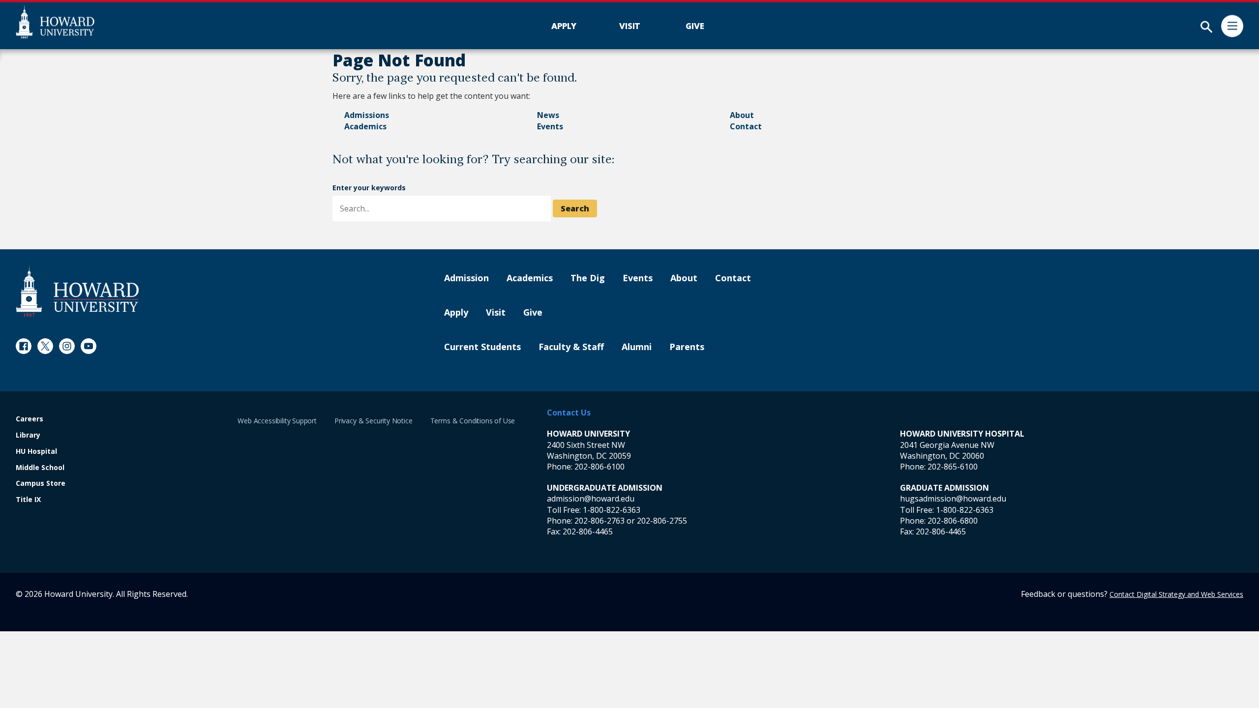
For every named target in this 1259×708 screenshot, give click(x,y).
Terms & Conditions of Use (472, 420)
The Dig (587, 278)
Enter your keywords (369, 187)
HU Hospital (36, 451)
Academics (365, 126)
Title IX (28, 500)
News (548, 115)
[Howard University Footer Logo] (77, 291)
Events (550, 126)
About (742, 115)
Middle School (40, 468)
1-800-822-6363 (611, 509)
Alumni (637, 347)
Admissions (366, 115)
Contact (746, 126)
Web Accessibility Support (277, 420)
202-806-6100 (599, 466)
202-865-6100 (953, 466)
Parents (686, 347)
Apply (456, 312)
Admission (466, 278)
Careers (29, 419)
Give (532, 312)
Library (28, 435)
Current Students (482, 347)
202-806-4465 (588, 531)
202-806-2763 (599, 520)
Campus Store (40, 483)
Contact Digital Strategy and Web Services (1176, 594)
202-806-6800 (953, 520)
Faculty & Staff (571, 347)
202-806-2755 (662, 520)
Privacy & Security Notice (373, 420)
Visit (496, 312)
